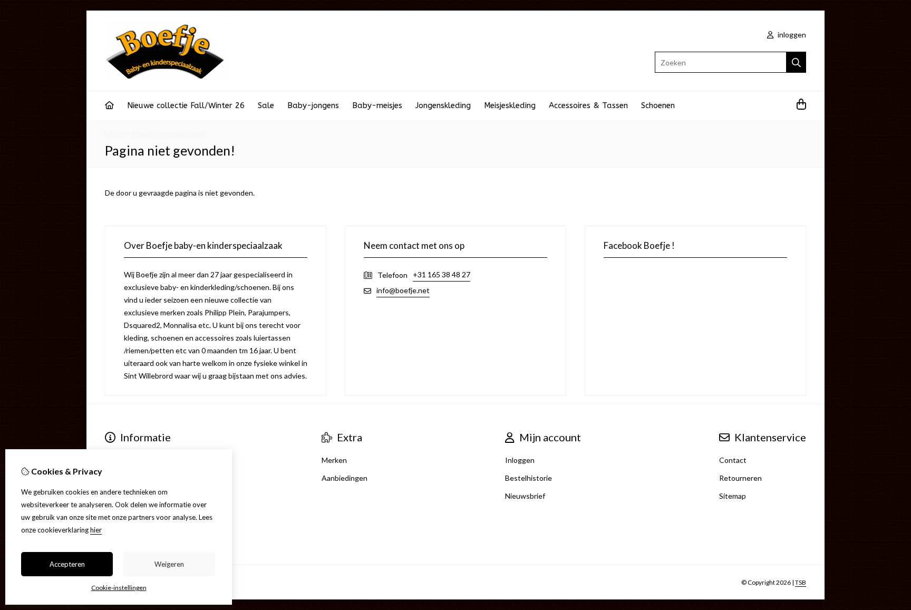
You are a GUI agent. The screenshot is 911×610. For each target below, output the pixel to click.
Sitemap (732, 495)
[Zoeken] (796, 62)
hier (96, 530)
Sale (266, 105)
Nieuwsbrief (525, 495)
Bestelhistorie (528, 477)
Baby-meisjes (377, 105)
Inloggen (520, 460)
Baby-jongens (313, 105)
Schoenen (658, 105)
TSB (800, 582)
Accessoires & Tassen (588, 105)
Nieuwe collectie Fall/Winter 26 (186, 105)
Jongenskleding (443, 105)
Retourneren (740, 477)
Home (114, 133)
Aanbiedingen (344, 477)
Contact (733, 460)
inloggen (791, 34)
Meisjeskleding (510, 105)
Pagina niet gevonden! (169, 133)
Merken (334, 460)
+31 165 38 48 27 (441, 274)
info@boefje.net (403, 290)
